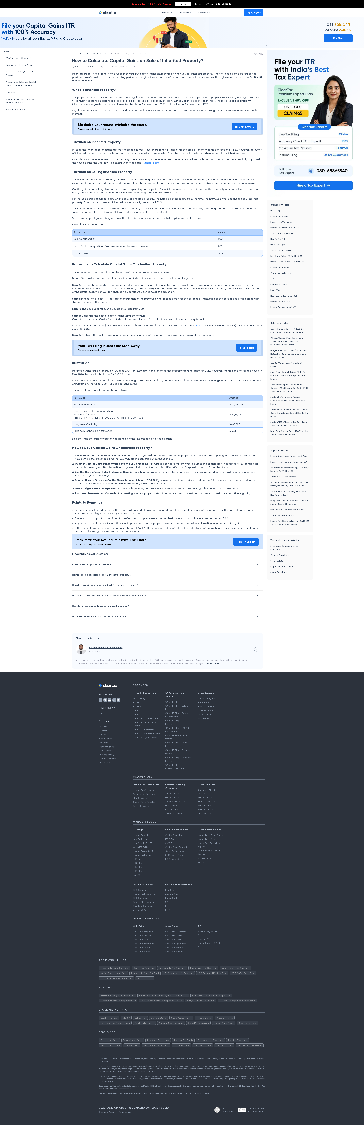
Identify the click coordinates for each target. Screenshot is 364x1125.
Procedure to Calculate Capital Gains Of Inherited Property (21, 83)
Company (203, 12)
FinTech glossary (106, 754)
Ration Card (171, 898)
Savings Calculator (174, 813)
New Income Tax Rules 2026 (283, 296)
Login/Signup (253, 12)
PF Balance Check (279, 284)
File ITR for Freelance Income (146, 734)
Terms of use (125, 1112)
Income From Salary (207, 839)
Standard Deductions (143, 906)
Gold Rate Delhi (140, 939)
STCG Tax (169, 843)
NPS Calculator (205, 813)
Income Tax (85, 54)
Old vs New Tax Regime (281, 233)
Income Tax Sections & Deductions (287, 262)
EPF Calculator (204, 805)
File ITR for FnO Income (143, 730)
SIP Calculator (277, 561)
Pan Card (169, 890)
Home (74, 54)
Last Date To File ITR (142, 843)
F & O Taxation (204, 714)
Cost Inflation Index (174, 851)
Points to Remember (15, 109)
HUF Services (204, 702)
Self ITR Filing (139, 698)
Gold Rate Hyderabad (143, 943)
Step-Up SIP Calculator (176, 801)
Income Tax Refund (279, 267)
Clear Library (105, 750)
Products (165, 12)
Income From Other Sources (211, 835)
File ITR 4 (137, 714)
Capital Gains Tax (100, 54)
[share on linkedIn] (256, 649)
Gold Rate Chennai (142, 936)
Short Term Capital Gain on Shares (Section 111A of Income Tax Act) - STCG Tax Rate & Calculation (289, 387)
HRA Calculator (140, 798)
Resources (184, 12)
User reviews (105, 742)
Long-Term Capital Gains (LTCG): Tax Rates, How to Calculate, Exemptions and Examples (288, 353)
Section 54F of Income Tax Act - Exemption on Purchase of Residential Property (288, 400)
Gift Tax (201, 862)
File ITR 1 (137, 702)
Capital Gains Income (280, 273)
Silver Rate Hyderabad (176, 943)
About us (103, 727)
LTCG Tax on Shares (174, 859)
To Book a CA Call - (214, 4)
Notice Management (207, 698)
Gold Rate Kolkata (141, 947)
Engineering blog (107, 746)
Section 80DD (139, 910)
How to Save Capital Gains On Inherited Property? (20, 101)
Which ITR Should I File (280, 250)
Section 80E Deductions (144, 902)
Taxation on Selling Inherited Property (19, 73)
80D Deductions (140, 898)
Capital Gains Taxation (209, 710)
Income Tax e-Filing (279, 216)
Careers (102, 735)
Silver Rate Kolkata (174, 947)
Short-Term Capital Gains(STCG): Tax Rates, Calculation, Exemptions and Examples (288, 375)
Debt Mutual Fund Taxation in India (287, 509)
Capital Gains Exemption (282, 515)
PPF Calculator (205, 797)
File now (183, 4)
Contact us (104, 731)
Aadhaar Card (172, 894)
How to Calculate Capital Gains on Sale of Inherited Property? (136, 54)
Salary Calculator (278, 572)
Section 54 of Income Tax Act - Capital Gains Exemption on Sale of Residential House (289, 413)
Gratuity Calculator (279, 555)
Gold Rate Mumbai (142, 951)
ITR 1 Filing (137, 859)
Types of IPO (203, 939)
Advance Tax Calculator (144, 794)
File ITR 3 (137, 710)
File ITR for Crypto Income (145, 737)
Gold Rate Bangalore (143, 932)
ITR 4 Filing (138, 871)
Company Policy (106, 1112)
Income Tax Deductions (144, 894)
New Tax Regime (278, 245)
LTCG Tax (169, 839)
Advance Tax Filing (206, 706)
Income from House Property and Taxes (289, 456)
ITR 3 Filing (138, 867)
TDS (272, 279)
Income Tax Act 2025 (280, 301)
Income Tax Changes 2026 (283, 307)
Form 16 (136, 875)
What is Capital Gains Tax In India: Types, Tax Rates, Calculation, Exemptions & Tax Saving (286, 341)
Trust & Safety (105, 762)
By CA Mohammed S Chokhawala (85, 67)
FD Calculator (171, 805)
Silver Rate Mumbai (174, 951)
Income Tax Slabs (141, 835)
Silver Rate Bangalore (175, 932)
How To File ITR (277, 239)
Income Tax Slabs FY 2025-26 (284, 227)
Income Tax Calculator (281, 222)
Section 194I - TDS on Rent (283, 477)
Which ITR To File (140, 847)
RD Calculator (171, 809)
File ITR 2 (137, 706)
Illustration (10, 92)
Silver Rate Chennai (174, 936)
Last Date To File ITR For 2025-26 (286, 256)
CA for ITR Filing (172, 702)
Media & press (105, 738)
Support (102, 713)
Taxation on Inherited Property (20, 65)
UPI (166, 902)
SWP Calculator (205, 809)
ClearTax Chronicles (108, 758)
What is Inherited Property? (19, 58)
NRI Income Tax (205, 858)
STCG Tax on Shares (174, 855)
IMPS (167, 910)
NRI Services (203, 718)
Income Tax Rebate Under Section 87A (288, 462)
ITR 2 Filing (275, 210)
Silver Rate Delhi (173, 939)
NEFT (167, 906)
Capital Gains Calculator (282, 566)
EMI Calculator (172, 797)
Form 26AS (275, 290)
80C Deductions (141, 890)
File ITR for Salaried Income (145, 718)
